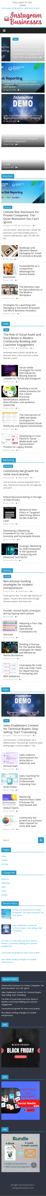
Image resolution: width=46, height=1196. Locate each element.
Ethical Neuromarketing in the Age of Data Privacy (22, 498)
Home (4, 856)
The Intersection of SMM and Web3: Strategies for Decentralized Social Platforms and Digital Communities (22, 420)
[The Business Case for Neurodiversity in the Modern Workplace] (9, 285)
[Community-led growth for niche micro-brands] (17, 149)
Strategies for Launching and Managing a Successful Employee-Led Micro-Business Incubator (21, 307)
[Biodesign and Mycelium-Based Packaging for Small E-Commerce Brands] (9, 246)
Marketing (8, 466)
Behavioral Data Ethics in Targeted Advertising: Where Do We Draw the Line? (21, 515)
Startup (7, 576)
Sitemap (4, 864)
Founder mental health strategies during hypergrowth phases (22, 612)
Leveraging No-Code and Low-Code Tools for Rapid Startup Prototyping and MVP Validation (22, 671)
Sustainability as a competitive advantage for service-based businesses (21, 271)
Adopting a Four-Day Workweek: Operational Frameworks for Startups (22, 629)
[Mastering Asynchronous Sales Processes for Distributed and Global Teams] (9, 795)
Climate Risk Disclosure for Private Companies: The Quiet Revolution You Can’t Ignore (22, 84)
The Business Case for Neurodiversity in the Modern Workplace (30, 291)
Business (8, 207)
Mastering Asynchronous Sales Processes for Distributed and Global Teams (22, 802)
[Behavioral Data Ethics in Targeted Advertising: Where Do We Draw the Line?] (9, 508)
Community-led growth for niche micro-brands (20, 8)
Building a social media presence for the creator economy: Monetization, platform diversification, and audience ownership (22, 397)
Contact (4, 860)
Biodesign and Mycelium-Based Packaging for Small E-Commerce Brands (30, 252)
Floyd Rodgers (23, 57)
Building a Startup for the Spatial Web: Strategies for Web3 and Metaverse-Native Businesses (22, 650)
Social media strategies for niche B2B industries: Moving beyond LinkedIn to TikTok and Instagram (22, 373)
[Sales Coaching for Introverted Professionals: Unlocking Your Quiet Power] (9, 774)
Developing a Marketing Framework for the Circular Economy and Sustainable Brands (21, 533)
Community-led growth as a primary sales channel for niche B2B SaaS (30, 822)
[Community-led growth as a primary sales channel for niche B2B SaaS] (9, 816)
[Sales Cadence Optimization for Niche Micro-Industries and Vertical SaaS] (9, 753)
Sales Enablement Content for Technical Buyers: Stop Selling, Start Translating (23, 116)
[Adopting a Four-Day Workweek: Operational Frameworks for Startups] (9, 622)
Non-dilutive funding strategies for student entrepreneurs (18, 584)
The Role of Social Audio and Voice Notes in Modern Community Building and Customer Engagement (22, 49)
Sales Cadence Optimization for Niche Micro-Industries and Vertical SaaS (20, 760)
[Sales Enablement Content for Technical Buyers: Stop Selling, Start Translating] (23, 95)
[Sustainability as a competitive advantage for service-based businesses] (9, 264)
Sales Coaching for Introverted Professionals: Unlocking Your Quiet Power (21, 781)
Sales (6, 721)
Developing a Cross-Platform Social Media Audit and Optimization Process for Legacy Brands (22, 441)
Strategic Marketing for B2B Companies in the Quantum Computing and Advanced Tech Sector (22, 551)
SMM (6, 39)
